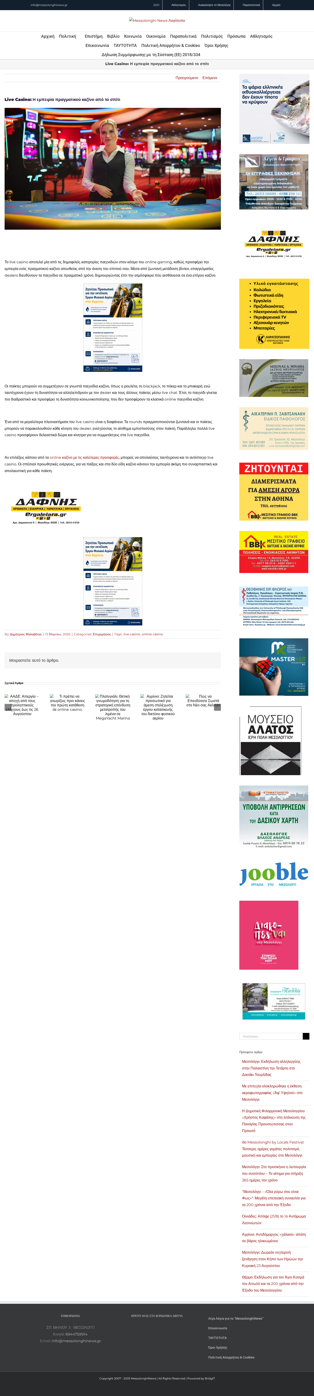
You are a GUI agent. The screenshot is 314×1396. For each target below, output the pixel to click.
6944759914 (77, 1334)
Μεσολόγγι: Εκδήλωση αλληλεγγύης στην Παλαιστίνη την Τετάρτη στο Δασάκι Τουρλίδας (271, 1068)
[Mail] (169, 1328)
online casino (152, 634)
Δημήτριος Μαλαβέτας (26, 634)
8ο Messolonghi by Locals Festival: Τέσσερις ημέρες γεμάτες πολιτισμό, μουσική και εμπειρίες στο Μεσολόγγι (273, 1149)
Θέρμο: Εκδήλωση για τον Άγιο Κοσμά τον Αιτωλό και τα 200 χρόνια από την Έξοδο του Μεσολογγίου (273, 1284)
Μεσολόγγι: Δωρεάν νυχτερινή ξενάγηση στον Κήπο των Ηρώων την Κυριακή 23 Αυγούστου (272, 1259)
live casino (131, 634)
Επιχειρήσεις (102, 634)
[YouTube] (144, 1328)
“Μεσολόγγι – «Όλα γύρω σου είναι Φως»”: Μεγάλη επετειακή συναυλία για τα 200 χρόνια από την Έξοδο (273, 1198)
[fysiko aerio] (112, 286)
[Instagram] (157, 1328)
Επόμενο (210, 78)
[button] (206, 54)
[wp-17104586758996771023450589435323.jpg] (46, 482)
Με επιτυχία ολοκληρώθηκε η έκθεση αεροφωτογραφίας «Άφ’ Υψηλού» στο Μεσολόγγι (272, 1093)
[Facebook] (150, 1328)
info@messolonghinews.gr (49, 5)
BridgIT (210, 1378)
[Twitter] (163, 1328)
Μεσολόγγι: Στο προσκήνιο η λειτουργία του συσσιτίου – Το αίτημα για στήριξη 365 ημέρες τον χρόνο (274, 1173)
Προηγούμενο (187, 78)
